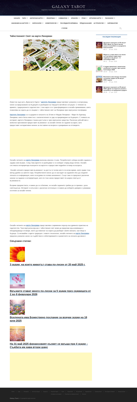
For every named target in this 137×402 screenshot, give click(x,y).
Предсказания (86, 23)
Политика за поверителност (72, 394)
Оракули (74, 18)
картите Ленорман (48, 102)
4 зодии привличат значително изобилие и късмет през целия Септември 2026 (114, 68)
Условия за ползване (56, 394)
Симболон (63, 18)
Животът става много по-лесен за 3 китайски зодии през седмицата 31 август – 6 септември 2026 (114, 57)
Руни (84, 18)
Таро (24, 18)
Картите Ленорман (17, 115)
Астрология (99, 23)
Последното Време (110, 391)
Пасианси (109, 18)
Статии (64, 28)
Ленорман (51, 18)
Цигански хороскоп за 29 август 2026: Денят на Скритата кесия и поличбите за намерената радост (115, 88)
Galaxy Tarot (68, 7)
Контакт (84, 394)
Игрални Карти (95, 18)
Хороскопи (37, 23)
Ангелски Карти (36, 18)
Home (13, 391)
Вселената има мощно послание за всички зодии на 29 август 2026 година (114, 78)
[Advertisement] (51, 85)
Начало (17, 18)
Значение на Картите (19, 23)
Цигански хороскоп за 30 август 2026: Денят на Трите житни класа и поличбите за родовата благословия (114, 45)
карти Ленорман (33, 160)
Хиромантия (112, 23)
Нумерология (50, 23)
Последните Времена (69, 23)
